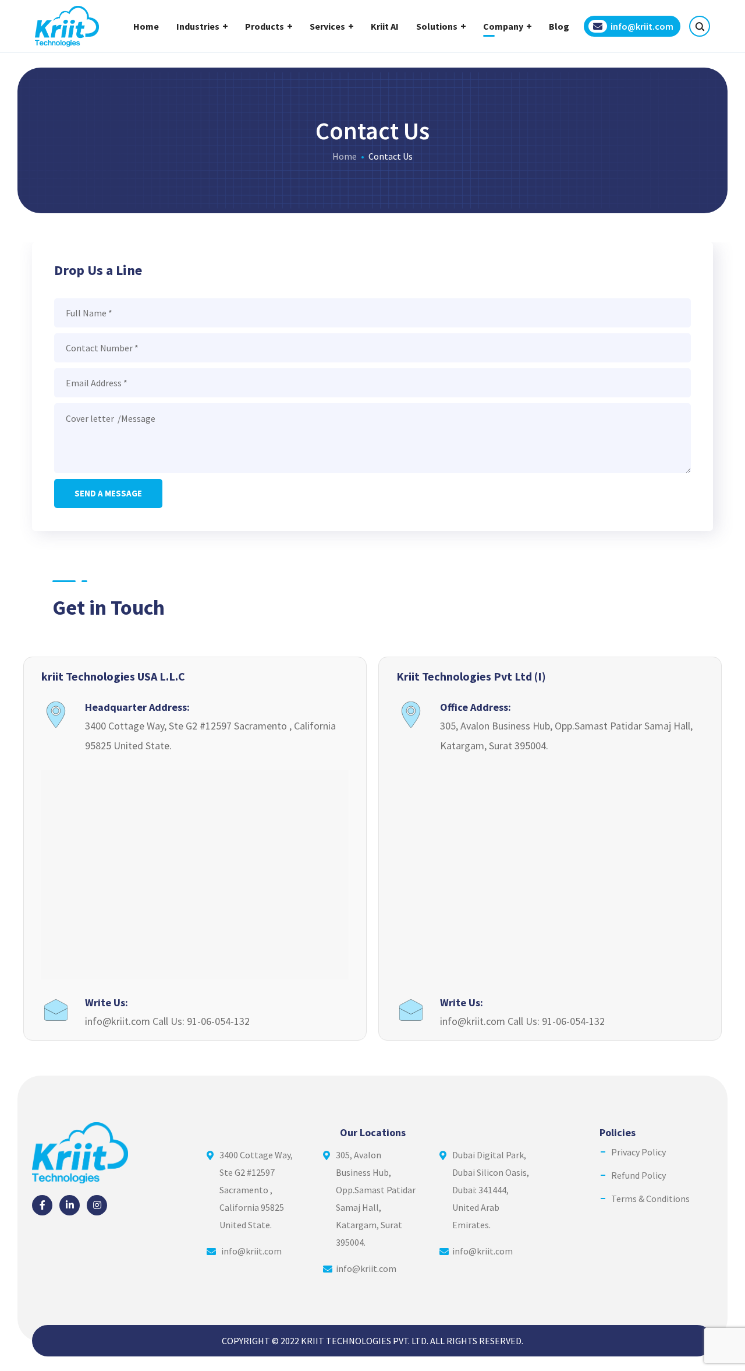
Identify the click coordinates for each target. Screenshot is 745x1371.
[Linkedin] (69, 1205)
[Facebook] (42, 1205)
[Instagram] (97, 1205)
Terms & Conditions (650, 1198)
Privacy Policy (638, 1152)
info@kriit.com (251, 1251)
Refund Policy (638, 1175)
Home (344, 156)
